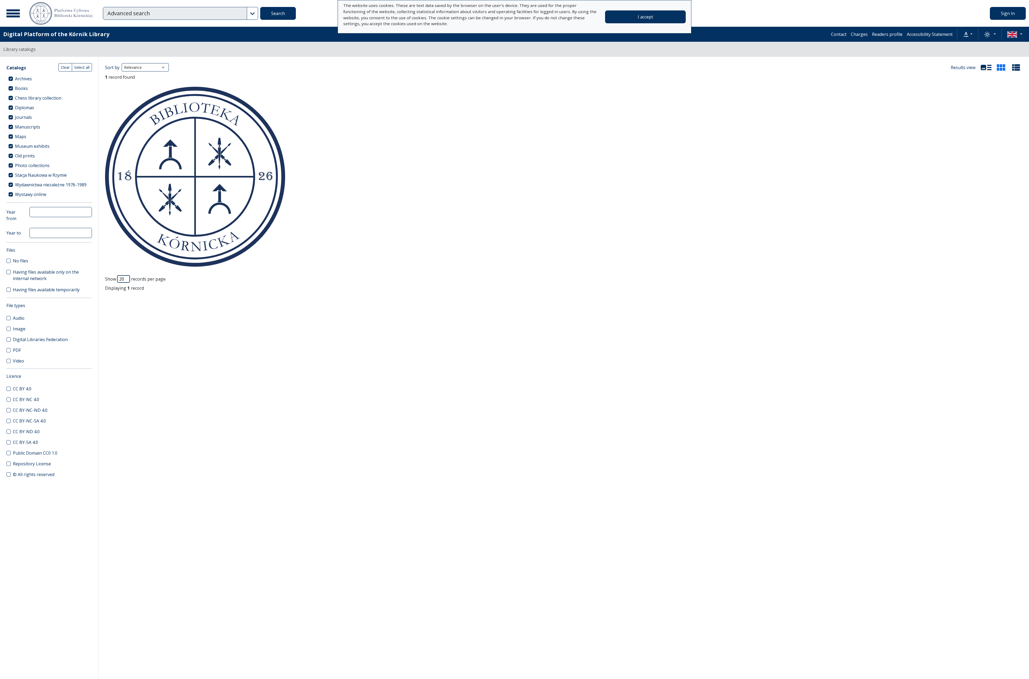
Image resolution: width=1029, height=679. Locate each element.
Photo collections (32, 165)
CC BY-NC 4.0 (26, 399)
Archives (23, 79)
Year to (13, 233)
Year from (11, 215)
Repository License (32, 464)
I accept (645, 17)
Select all (82, 67)
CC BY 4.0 (22, 389)
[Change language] (1015, 34)
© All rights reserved (33, 474)
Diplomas (24, 108)
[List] (986, 67)
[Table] (1016, 67)
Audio (18, 318)
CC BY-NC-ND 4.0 (30, 410)
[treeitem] (49, 78)
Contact (839, 34)
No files (20, 261)
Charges (859, 34)
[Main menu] (13, 13)
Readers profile (887, 34)
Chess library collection (38, 98)
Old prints (25, 156)
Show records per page (135, 279)
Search (278, 13)
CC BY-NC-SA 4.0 (29, 421)
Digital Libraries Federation (40, 339)
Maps (20, 136)
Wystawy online (30, 194)
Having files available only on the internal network (46, 275)
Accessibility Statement (930, 34)
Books (21, 88)
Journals (23, 117)
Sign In (1008, 13)
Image (19, 329)
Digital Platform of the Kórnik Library (56, 34)
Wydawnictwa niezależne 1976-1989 (51, 185)
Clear (65, 67)
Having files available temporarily (46, 290)
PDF (17, 350)
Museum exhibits (32, 146)
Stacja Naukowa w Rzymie (41, 175)
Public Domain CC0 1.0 (35, 453)
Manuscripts (27, 127)
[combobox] (175, 13)
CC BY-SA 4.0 (25, 442)
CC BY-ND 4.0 (26, 432)
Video (18, 361)
